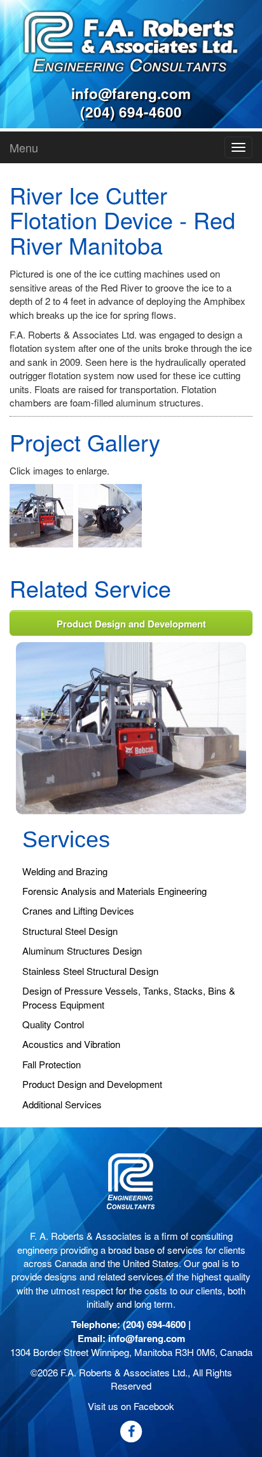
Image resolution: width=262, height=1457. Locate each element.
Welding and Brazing (64, 871)
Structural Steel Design (70, 930)
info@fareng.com (131, 93)
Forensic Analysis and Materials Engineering (114, 890)
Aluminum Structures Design (82, 950)
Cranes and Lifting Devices (78, 910)
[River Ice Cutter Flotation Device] (131, 726)
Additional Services (62, 1104)
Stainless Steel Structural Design (90, 970)
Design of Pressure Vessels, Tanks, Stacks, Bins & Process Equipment (128, 997)
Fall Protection (51, 1064)
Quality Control (53, 1024)
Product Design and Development (131, 624)
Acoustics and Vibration (71, 1044)
